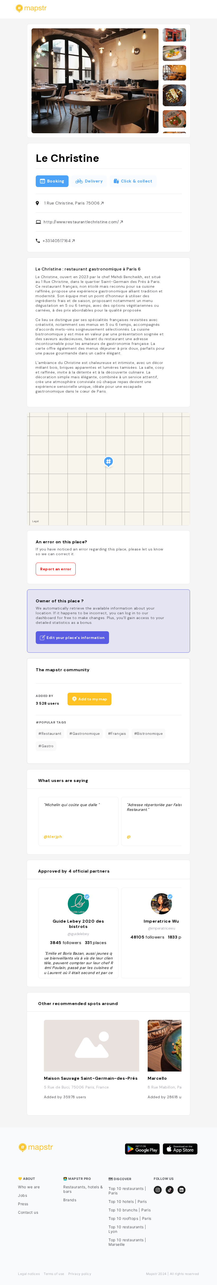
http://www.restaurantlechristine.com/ (82, 222)
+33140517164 (57, 240)
